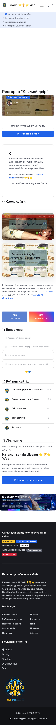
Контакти (35, 619)
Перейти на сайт (29, 133)
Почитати (7, 633)
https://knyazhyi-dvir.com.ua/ (28, 126)
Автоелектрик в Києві (13, 550)
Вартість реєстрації (29, 480)
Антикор (16, 427)
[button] (52, 5)
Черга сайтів (8, 628)
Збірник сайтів (34, 550)
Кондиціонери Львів (27, 541)
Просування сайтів (11, 623)
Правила (34, 628)
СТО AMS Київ (9, 554)
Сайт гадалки (18, 408)
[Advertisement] (28, 57)
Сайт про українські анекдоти (27, 389)
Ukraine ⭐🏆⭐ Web (21, 5)
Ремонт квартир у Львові (25, 399)
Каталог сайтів (10, 614)
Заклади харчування (18, 97)
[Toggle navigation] (42, 5)
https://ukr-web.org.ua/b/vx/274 (29, 183)
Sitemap (34, 633)
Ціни (32, 623)
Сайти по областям (12, 619)
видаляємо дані (10, 545)
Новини (34, 614)
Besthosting (18, 417)
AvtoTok (24, 546)
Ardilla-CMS (8, 541)
